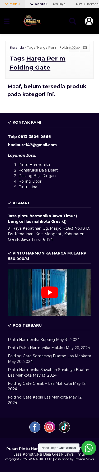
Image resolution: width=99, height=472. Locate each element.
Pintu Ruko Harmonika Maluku (36, 347)
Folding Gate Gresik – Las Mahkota (40, 383)
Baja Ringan (45, 175)
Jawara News (84, 459)
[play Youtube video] (49, 292)
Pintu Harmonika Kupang (31, 339)
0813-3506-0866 (34, 136)
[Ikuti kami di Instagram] (50, 431)
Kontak (41, 4)
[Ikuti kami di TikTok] (64, 431)
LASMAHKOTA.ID (39, 459)
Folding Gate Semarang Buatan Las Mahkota (49, 356)
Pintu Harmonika (34, 164)
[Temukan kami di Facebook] (35, 431)
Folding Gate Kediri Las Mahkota (38, 397)
